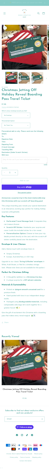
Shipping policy (36, 457)
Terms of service (25, 457)
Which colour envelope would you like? (14, 111)
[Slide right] (46, 78)
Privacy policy (14, 457)
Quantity (4, 168)
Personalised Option (8, 121)
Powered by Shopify (26, 454)
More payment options (24, 193)
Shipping (4, 107)
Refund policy (38, 454)
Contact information (26, 461)
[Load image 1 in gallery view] (11, 78)
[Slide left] (2, 78)
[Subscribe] (41, 419)
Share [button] (6, 322)
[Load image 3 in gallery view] (37, 78)
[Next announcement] (44, 2)
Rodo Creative (16, 454)
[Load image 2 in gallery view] (24, 78)
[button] (4, 13)
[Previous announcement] (4, 2)
